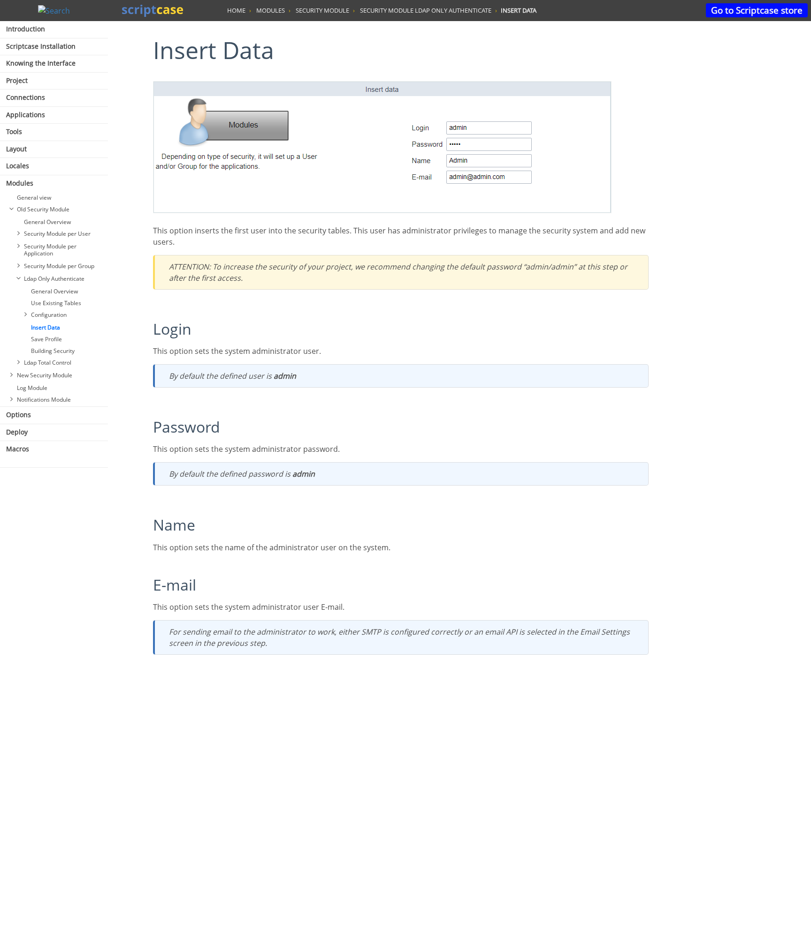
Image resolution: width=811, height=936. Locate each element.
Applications (25, 114)
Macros (17, 448)
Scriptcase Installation (41, 46)
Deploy (17, 431)
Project (17, 80)
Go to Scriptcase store (757, 10)
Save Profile (46, 339)
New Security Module (44, 375)
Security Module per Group (59, 266)
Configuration (49, 315)
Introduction (25, 28)
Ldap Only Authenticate (54, 279)
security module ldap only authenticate (425, 10)
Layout (16, 148)
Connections (25, 97)
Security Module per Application (50, 249)
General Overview (47, 222)
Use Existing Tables (56, 303)
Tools (14, 131)
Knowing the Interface (41, 63)
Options (18, 414)
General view (34, 198)
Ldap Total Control (47, 363)
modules (270, 10)
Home (236, 10)
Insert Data (45, 327)
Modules (19, 183)
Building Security (53, 351)
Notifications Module (44, 400)
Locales (17, 165)
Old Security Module (43, 209)
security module (322, 10)
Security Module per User (57, 234)
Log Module (32, 388)
